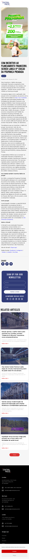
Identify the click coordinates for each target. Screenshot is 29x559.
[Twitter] (13, 299)
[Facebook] (7, 299)
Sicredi (3, 75)
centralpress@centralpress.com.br (12, 490)
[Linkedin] (16, 299)
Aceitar (14, 551)
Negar (14, 555)
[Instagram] (10, 299)
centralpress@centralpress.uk (11, 526)
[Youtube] (19, 299)
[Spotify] (22, 299)
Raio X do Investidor (21, 97)
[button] (3, 264)
